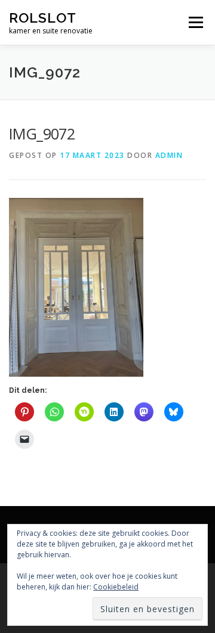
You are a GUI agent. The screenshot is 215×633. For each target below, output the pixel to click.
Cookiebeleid (116, 587)
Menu (195, 22)
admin (169, 155)
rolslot (42, 18)
